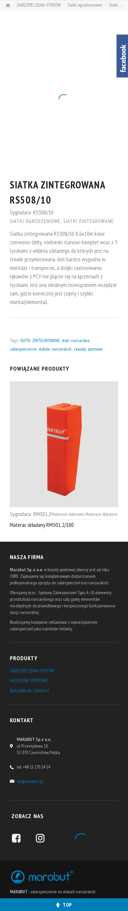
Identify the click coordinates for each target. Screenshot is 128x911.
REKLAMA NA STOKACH (29, 691)
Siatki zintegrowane (88, 221)
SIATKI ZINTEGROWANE (40, 340)
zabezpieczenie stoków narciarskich (41, 349)
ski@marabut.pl (30, 781)
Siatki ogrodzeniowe (85, 5)
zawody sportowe (88, 349)
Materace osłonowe (64, 514)
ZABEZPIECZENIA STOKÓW (39, 5)
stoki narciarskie (76, 340)
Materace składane (98, 514)
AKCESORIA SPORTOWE (29, 680)
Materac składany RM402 (35, 524)
